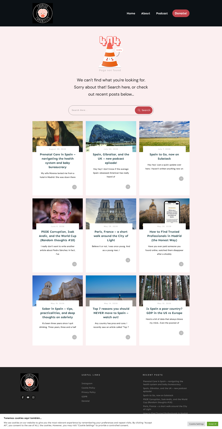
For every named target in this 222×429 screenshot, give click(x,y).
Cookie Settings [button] (196, 424)
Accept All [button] (212, 424)
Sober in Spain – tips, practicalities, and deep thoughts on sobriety (57, 313)
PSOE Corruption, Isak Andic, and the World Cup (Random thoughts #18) (57, 236)
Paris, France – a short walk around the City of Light (111, 236)
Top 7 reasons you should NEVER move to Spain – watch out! (111, 313)
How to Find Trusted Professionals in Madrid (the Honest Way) (164, 236)
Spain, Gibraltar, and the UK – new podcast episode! (111, 159)
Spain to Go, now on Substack (158, 395)
